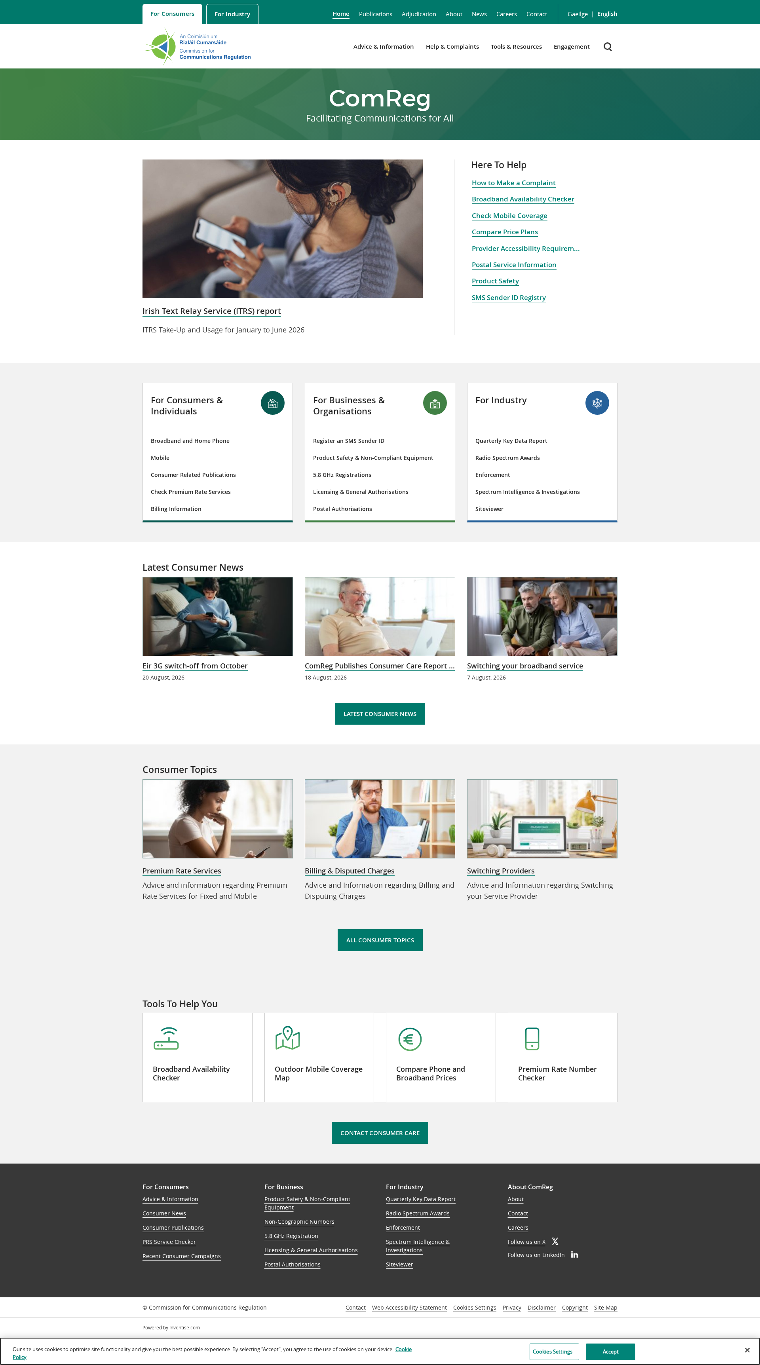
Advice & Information (383, 46)
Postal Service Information (514, 264)
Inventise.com (184, 1327)
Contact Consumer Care (380, 1133)
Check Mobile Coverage (509, 215)
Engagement (572, 46)
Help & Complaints (452, 46)
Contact (536, 14)
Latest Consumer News (380, 714)
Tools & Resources (516, 46)
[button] (609, 46)
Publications (375, 14)
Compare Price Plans (505, 231)
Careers (506, 14)
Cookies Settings (474, 1307)
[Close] (747, 1350)
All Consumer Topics (380, 940)
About (454, 14)
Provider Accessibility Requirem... (526, 248)
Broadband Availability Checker (523, 198)
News (479, 14)
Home (341, 13)
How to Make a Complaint (514, 182)
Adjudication (419, 14)
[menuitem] (172, 14)
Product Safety (495, 280)
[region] (380, 1351)
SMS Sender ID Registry (509, 297)
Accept (611, 1351)
